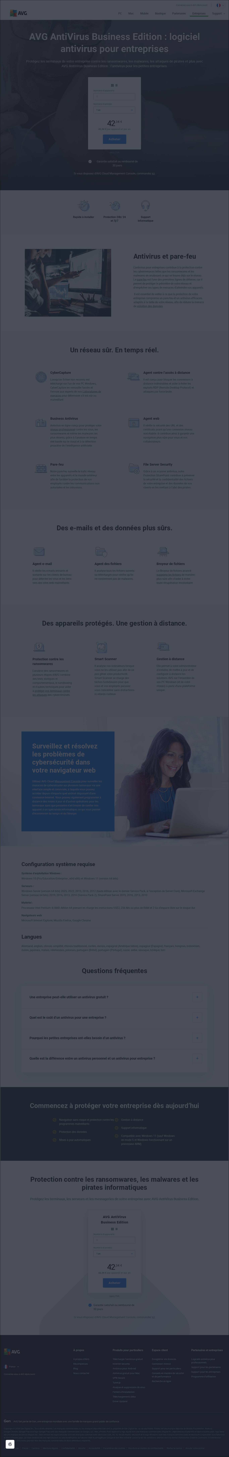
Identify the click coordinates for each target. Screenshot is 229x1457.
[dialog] (114, 728)
